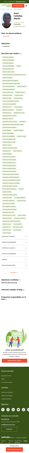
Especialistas (9, 9)
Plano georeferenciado (8, 265)
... (1, 36)
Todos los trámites (7, 392)
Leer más (6, 36)
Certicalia (3, 9)
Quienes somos (6, 376)
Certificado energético (8, 236)
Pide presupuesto (18, 5)
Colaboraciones (6, 399)
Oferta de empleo (7, 395)
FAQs (3, 379)
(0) (23, 22)
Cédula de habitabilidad (9, 242)
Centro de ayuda (6, 382)
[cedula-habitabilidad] (26, 242)
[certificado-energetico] (26, 236)
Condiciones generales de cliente (18, 442)
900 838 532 (5, 419)
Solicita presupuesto (14, 449)
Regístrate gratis (20, 1)
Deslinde (4, 259)
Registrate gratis (14, 360)
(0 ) (20, 280)
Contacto (9, 429)
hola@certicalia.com (8, 424)
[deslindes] (26, 260)
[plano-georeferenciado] (26, 265)
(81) (20, 53)
